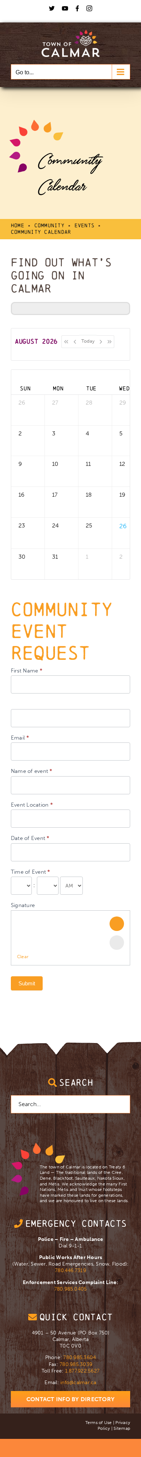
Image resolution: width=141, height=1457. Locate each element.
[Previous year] (65, 341)
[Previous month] (74, 341)
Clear (23, 956)
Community (49, 225)
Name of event (31, 771)
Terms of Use (98, 1422)
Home (17, 225)
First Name (26, 670)
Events (84, 225)
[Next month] (101, 341)
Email (20, 737)
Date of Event (30, 838)
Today (87, 341)
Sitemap (122, 1428)
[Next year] (109, 341)
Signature (23, 905)
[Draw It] (117, 923)
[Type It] (117, 942)
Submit (26, 983)
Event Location (32, 805)
